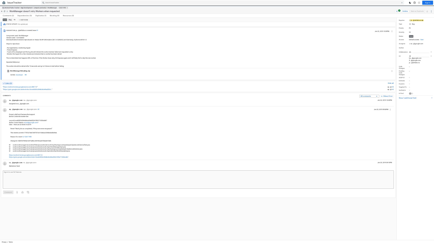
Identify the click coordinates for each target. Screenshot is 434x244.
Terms (11, 242)
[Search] (43, 2)
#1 (37, 30)
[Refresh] (4, 11)
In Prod (401, 93)
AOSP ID (402, 77)
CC (400, 56)
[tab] (8, 16)
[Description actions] (392, 31)
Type (400, 24)
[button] (415, 24)
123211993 (62, 8)
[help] (414, 2)
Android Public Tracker (12, 8)
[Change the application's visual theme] (410, 2)
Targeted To (403, 87)
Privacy (4, 242)
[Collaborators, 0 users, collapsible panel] (420, 52)
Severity (401, 32)
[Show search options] (402, 2)
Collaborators (403, 52)
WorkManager (52, 8)
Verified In (402, 90)
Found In (401, 84)
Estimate (402, 81)
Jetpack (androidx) (40, 8)
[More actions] (431, 11)
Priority (401, 28)
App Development (26, 8)
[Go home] (1, 11)
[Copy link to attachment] (26, 75)
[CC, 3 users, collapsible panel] (420, 56)
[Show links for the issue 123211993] (67, 8)
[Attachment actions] (392, 71)
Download (19, 75)
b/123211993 (27, 137)
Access (401, 39)
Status (401, 36)
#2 (393, 87)
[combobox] (223, 2)
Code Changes (402, 67)
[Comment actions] (390, 109)
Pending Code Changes (402, 72)
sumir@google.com (31, 122)
